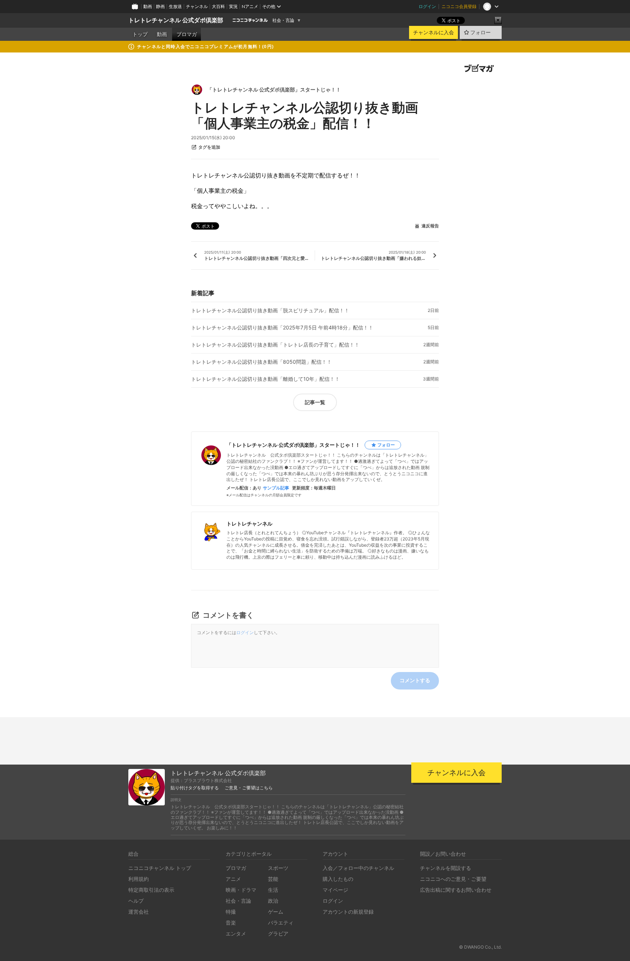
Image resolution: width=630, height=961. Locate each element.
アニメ (233, 879)
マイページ (335, 890)
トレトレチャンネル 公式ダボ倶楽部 (175, 20)
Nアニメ (250, 6)
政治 (273, 901)
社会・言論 (283, 20)
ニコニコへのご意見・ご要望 (453, 879)
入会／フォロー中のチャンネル (358, 868)
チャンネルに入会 (433, 32)
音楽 (231, 922)
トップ (140, 34)
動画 (147, 6)
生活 (273, 890)
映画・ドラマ (241, 890)
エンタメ (236, 933)
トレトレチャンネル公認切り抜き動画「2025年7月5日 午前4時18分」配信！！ (282, 327)
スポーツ (278, 868)
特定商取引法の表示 (151, 890)
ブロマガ (186, 34)
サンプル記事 (276, 488)
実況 (233, 6)
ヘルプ (136, 901)
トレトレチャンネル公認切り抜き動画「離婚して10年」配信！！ (265, 379)
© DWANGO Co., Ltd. (480, 947)
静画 (160, 6)
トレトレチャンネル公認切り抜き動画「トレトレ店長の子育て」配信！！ (275, 344)
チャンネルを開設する (445, 868)
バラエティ (280, 922)
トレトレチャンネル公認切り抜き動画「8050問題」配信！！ (261, 361)
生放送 (175, 6)
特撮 (231, 912)
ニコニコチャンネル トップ (159, 868)
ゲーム (275, 912)
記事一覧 (315, 402)
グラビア (278, 933)
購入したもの (338, 879)
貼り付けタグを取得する (195, 788)
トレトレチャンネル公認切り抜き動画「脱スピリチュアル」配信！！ (270, 310)
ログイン (427, 6)
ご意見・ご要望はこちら (249, 788)
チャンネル (197, 6)
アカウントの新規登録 (348, 912)
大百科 (218, 6)
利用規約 (138, 879)
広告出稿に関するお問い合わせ (455, 890)
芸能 (273, 879)
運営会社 (138, 912)
